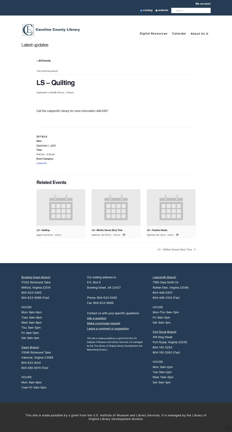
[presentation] (61, 207)
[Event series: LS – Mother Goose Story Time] (124, 235)
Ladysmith (41, 163)
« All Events (43, 60)
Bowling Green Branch (35, 277)
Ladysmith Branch (164, 277)
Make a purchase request (103, 323)
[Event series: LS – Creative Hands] (177, 235)
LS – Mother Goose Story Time (107, 230)
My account (203, 3)
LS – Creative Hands (157, 230)
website (163, 10)
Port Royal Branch (164, 332)
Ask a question (96, 318)
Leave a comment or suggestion (108, 328)
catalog (147, 10)
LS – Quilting (43, 230)
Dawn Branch (30, 347)
